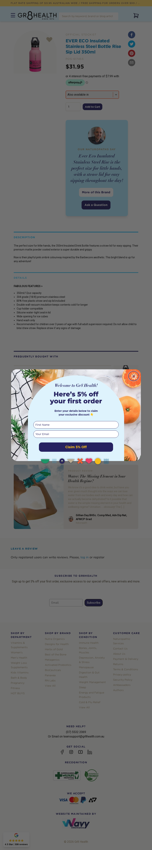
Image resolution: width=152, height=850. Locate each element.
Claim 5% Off (76, 447)
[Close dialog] (133, 376)
